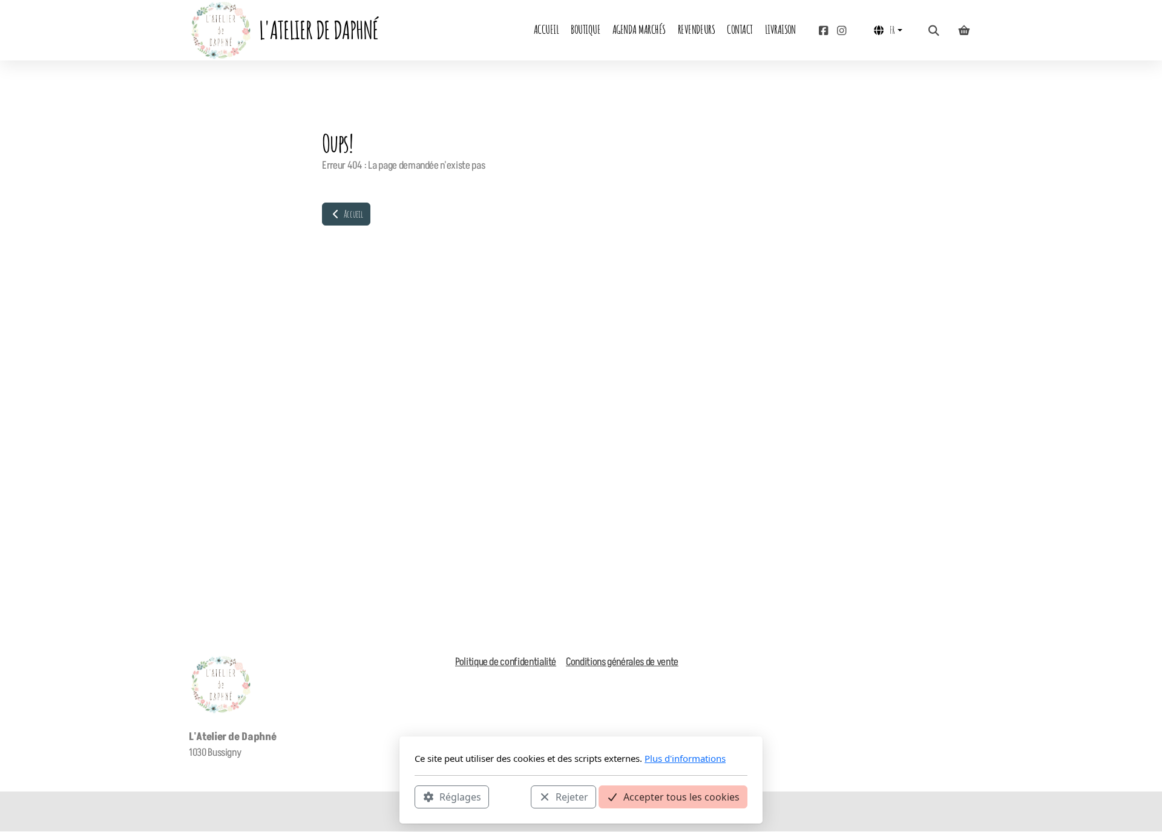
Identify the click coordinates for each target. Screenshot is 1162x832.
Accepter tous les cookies (681, 796)
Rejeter (572, 796)
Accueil (352, 214)
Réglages (460, 796)
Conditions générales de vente (622, 662)
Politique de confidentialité (505, 662)
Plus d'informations (685, 758)
